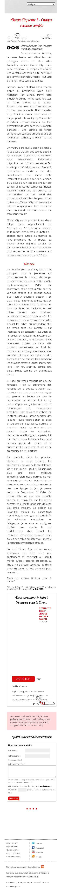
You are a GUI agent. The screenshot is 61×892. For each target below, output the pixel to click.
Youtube (39, 852)
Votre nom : (13, 750)
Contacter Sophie (13, 856)
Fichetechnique (46, 36)
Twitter (39, 843)
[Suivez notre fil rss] (33, 857)
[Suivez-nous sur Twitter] (33, 843)
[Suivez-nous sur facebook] (33, 848)
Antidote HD (34, 876)
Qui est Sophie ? (12, 850)
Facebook (40, 848)
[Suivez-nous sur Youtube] (33, 852)
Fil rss (38, 857)
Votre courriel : (14, 756)
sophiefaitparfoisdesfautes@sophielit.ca (26, 722)
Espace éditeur (12, 846)
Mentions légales (13, 853)
